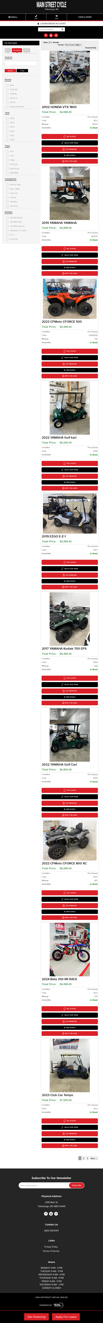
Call (35, 18)
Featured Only (90, 48)
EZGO (12, 102)
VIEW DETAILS (71, 155)
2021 (12, 135)
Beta (12, 85)
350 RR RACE (16, 218)
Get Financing (36, 1316)
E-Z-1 (12, 235)
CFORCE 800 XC (17, 226)
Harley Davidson (17, 107)
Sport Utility (15, 189)
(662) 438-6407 (51, 1231)
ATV (12, 151)
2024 (12, 123)
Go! (62, 29)
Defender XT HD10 (18, 230)
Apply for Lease (71, 161)
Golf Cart (14, 164)
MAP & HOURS (86, 17)
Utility (12, 160)
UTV (12, 156)
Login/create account (53, 23)
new (7, 50)
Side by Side (15, 185)
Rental (27, 50)
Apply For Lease (65, 1316)
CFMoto (13, 94)
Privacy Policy (51, 1246)
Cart (56, 18)
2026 (12, 118)
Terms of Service (51, 1251)
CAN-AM (13, 89)
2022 (12, 131)
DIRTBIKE (14, 173)
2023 (12, 127)
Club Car (14, 98)
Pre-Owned (17, 50)
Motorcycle (14, 168)
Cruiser (13, 197)
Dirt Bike (13, 202)
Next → (94, 1158)
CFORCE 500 (16, 222)
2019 (12, 140)
